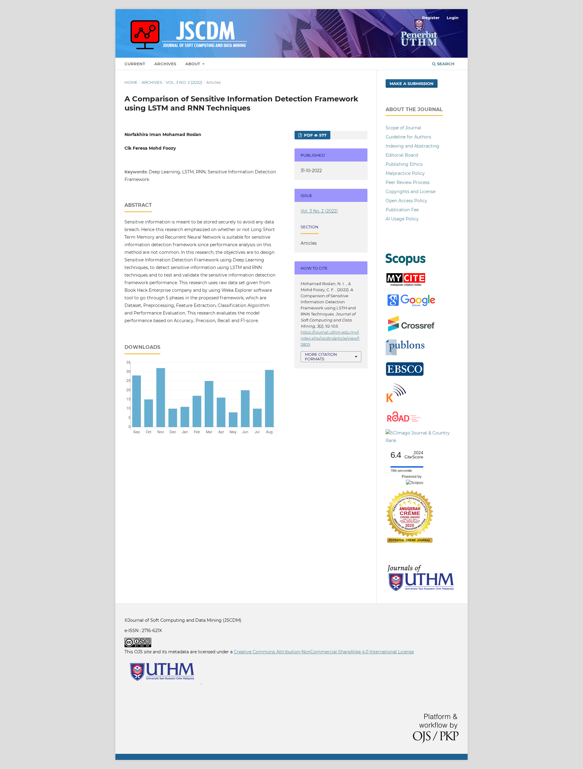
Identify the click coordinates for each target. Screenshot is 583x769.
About (193, 63)
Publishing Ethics (404, 164)
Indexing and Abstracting (412, 146)
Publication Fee (402, 210)
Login (453, 17)
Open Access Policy (406, 200)
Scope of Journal (403, 128)
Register (431, 17)
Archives (165, 63)
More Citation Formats (321, 356)
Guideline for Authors (408, 137)
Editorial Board (402, 155)
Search (445, 63)
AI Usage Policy (402, 219)
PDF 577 (314, 135)
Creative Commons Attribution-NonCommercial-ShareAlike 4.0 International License (324, 652)
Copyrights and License (410, 191)
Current (134, 63)
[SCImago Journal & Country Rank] (422, 440)
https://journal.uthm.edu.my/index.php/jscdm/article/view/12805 (330, 338)
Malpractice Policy (405, 173)
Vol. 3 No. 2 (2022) (184, 82)
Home (131, 82)
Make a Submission (412, 83)
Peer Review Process (408, 182)
